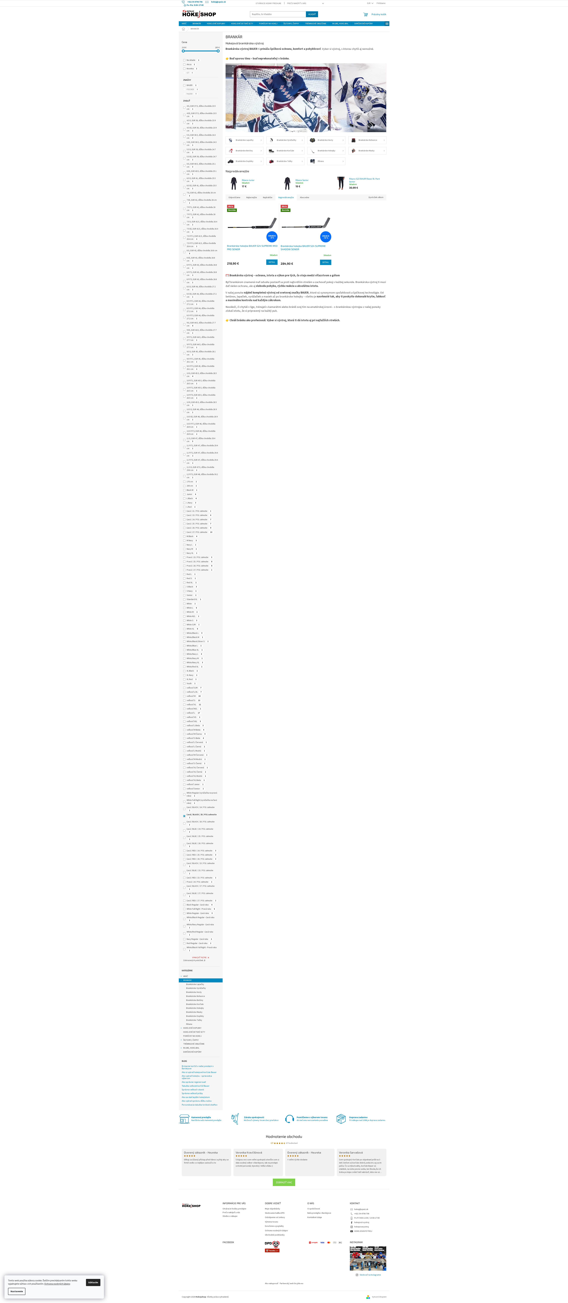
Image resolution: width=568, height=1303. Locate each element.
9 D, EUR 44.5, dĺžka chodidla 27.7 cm (201, 324)
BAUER (191, 85)
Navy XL (192, 553)
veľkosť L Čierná (196, 746)
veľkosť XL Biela (196, 780)
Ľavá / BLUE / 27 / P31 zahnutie (200, 895)
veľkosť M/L (194, 708)
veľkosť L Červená (197, 742)
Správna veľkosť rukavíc (193, 1089)
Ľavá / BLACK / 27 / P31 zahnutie (201, 887)
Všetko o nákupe (230, 1216)
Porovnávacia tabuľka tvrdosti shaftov (199, 1105)
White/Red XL (194, 666)
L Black (192, 498)
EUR (369, 3)
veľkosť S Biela (195, 738)
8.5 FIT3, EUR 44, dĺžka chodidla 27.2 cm (200, 317)
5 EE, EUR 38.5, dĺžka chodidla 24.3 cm (202, 144)
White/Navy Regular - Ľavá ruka (200, 926)
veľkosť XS (193, 717)
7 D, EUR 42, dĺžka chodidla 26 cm (201, 194)
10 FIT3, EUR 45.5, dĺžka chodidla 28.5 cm (201, 397)
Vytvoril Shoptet (379, 1296)
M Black (192, 536)
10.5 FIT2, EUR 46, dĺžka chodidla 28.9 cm (201, 425)
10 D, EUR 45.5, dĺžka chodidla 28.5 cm (202, 375)
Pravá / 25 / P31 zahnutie (199, 561)
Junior (191, 494)
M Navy (192, 540)
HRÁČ (185, 976)
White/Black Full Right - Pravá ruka (202, 949)
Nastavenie (17, 1291)
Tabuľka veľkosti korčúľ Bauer (196, 1086)
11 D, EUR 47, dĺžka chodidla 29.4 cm (201, 440)
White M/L (193, 616)
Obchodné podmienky (275, 1235)
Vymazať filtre (199, 957)
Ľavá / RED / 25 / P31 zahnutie (201, 854)
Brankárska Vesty (194, 992)
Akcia (191, 64)
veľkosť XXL (194, 721)
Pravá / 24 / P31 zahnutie (199, 881)
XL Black (192, 670)
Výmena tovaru (271, 1222)
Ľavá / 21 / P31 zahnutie (199, 511)
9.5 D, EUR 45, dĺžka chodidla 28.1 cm (201, 353)
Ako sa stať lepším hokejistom (196, 1097)
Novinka (192, 68)
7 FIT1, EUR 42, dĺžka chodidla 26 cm (201, 209)
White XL (192, 628)
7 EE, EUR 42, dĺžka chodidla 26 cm (202, 201)
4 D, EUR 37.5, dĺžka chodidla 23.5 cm (201, 108)
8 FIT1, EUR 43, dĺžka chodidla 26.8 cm (202, 266)
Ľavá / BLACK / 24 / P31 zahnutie (201, 809)
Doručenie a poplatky (274, 1226)
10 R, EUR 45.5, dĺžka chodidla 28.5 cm (202, 404)
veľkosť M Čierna (196, 734)
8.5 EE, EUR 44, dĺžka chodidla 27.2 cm (202, 295)
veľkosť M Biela (195, 729)
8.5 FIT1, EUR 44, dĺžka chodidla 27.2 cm (200, 303)
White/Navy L (194, 654)
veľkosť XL (194, 704)
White (191, 603)
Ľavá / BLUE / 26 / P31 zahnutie (200, 845)
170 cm (192, 481)
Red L (191, 574)
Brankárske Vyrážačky (196, 988)
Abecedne (304, 197)
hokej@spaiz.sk (361, 1209)
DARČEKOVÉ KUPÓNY (192, 1051)
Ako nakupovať (271, 1283)
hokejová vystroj (361, 1222)
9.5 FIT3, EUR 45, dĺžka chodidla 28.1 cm (200, 368)
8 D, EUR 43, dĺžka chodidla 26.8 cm (202, 252)
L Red (191, 506)
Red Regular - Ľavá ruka (199, 943)
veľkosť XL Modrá (196, 776)
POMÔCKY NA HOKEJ (192, 1036)
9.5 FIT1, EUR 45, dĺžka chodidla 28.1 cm (200, 360)
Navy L (191, 544)
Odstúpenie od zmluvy (275, 1217)
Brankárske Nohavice (195, 996)
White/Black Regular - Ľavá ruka (200, 919)
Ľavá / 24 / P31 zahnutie (199, 519)
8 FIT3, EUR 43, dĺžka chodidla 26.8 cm (202, 281)
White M (192, 612)
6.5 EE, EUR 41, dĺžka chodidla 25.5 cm (202, 187)
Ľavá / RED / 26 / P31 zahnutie (201, 859)
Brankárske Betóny (194, 1000)
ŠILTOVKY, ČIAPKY (191, 1040)
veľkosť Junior (195, 784)
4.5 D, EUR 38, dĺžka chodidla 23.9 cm (201, 122)
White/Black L (194, 633)
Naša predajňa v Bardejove (319, 1213)
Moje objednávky (272, 1208)
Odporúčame (234, 197)
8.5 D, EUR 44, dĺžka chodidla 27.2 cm (201, 288)
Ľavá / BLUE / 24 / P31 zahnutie (200, 830)
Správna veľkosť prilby (192, 1093)
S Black (192, 586)
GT (190, 72)
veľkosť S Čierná (196, 763)
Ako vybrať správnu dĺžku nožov (197, 1101)
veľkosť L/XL (194, 692)
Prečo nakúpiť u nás (296, 3)
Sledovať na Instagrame (370, 1274)
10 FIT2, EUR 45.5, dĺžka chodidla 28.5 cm (201, 389)
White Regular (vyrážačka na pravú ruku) (202, 794)
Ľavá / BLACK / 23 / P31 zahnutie (201, 865)
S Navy (191, 591)
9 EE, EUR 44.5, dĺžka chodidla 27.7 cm (202, 332)
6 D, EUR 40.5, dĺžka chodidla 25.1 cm (201, 165)
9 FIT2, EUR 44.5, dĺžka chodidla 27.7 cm (200, 339)
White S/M (193, 624)
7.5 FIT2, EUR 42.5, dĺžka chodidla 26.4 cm (201, 238)
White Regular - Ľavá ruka (200, 913)
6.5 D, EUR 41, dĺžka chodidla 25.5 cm (201, 180)
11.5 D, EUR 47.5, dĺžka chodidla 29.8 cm (200, 469)
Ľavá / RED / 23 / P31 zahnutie (201, 877)
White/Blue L (194, 645)
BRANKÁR (187, 980)
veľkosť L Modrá (196, 750)
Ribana (189, 1024)
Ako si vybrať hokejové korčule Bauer (199, 1072)
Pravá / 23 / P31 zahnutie (199, 557)
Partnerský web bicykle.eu (291, 1283)
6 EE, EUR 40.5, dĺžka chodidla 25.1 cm (202, 173)
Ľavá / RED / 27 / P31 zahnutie (201, 900)
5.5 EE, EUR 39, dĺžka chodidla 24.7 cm (202, 158)
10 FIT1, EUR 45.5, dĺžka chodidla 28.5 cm (201, 382)
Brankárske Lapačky (195, 984)
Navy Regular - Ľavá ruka (199, 939)
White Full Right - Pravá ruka (201, 909)
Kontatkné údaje (314, 1217)
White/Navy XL (195, 662)
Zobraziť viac (284, 1182)
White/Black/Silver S (197, 641)
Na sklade (193, 60)
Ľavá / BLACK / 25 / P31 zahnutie (202, 816)
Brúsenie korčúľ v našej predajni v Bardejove (198, 1067)
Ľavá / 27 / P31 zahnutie (199, 532)
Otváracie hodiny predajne (268, 3)
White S (192, 620)
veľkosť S (193, 700)
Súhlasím (93, 1282)
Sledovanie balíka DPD (275, 1213)
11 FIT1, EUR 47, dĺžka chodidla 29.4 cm (202, 447)
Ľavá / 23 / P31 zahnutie (199, 515)
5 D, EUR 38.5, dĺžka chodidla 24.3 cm (201, 137)
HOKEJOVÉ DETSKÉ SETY (194, 1032)
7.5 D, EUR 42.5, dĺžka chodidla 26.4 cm (202, 223)
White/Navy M (195, 658)
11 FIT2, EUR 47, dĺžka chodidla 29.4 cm (202, 454)
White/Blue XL (195, 649)
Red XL (191, 582)
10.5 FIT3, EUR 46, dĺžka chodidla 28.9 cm (201, 433)
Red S (191, 578)
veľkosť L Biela (195, 725)
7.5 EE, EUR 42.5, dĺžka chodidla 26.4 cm (202, 230)
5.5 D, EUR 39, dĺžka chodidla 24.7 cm (201, 151)
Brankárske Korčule (195, 1004)
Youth (191, 683)
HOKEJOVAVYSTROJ (363, 1231)
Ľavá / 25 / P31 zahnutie (199, 523)
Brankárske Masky (194, 1012)
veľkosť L (193, 712)
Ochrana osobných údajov (57, 1283)
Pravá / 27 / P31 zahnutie (199, 569)
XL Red (191, 679)
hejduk (191, 93)
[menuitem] (184, 23)
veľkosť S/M (194, 687)
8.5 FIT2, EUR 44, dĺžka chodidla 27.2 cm (200, 310)
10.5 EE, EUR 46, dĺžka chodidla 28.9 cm (202, 418)
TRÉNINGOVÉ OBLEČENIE (193, 1043)
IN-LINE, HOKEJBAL (191, 1047)
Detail (272, 262)
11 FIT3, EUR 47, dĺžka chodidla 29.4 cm (202, 461)
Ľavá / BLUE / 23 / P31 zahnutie (200, 872)
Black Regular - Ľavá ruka (199, 904)
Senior (191, 595)
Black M (192, 490)
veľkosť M (193, 696)
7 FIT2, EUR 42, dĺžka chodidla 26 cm (201, 216)
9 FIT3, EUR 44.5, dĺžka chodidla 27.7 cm (200, 346)
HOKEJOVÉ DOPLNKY (192, 1028)
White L (192, 607)
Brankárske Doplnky (195, 1016)
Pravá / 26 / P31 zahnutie (199, 565)
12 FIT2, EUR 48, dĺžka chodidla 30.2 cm (202, 476)
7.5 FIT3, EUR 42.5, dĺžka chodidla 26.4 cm (201, 245)
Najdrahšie (267, 197)
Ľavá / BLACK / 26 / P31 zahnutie (201, 823)
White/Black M (195, 637)
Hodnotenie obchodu (284, 1136)
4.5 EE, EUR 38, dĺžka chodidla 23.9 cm (202, 129)
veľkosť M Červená (197, 755)
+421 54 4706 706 (361, 1213)
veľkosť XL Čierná (196, 771)
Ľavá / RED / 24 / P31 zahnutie (201, 850)
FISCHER (192, 89)
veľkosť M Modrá (196, 759)
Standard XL (194, 599)
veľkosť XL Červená (197, 767)
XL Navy (192, 675)
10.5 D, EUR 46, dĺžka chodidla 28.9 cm (202, 411)
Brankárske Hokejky (195, 1008)
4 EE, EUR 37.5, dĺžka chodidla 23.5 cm (202, 115)
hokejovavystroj (361, 1226)
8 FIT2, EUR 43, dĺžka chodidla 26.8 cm (202, 274)
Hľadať (312, 14)
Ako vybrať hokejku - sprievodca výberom (197, 1077)
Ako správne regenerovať (194, 1082)
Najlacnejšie (251, 197)
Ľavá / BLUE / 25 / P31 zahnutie (200, 838)
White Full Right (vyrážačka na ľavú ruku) (202, 802)
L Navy (191, 502)
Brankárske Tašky (194, 1020)
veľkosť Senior (195, 788)
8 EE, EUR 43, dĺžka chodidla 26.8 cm (201, 259)
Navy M (192, 549)
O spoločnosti (313, 1208)
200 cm (192, 485)
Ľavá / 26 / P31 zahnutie (199, 527)
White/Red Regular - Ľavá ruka (200, 933)
